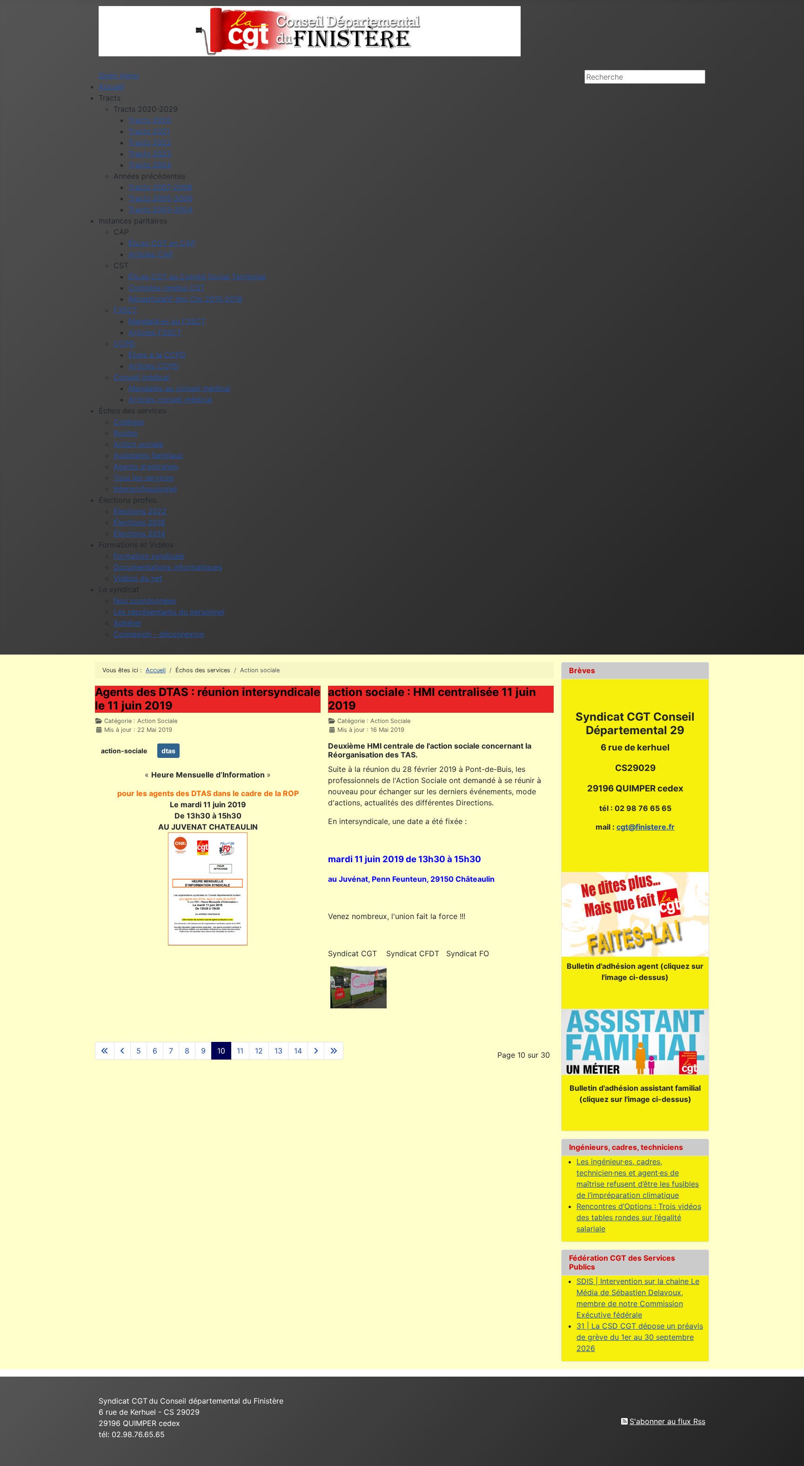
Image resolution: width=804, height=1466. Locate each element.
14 (298, 1050)
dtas (168, 751)
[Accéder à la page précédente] (122, 1051)
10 (221, 1050)
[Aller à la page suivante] (316, 1051)
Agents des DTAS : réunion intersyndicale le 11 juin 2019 (207, 698)
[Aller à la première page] (104, 1051)
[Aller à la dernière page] (333, 1051)
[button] (110, 97)
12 (259, 1050)
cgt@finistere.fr (645, 826)
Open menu (119, 75)
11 (240, 1050)
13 (278, 1050)
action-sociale (124, 751)
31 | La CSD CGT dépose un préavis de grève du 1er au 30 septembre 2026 (639, 1337)
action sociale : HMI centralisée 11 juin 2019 (432, 698)
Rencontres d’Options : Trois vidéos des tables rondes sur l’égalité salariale (638, 1217)
